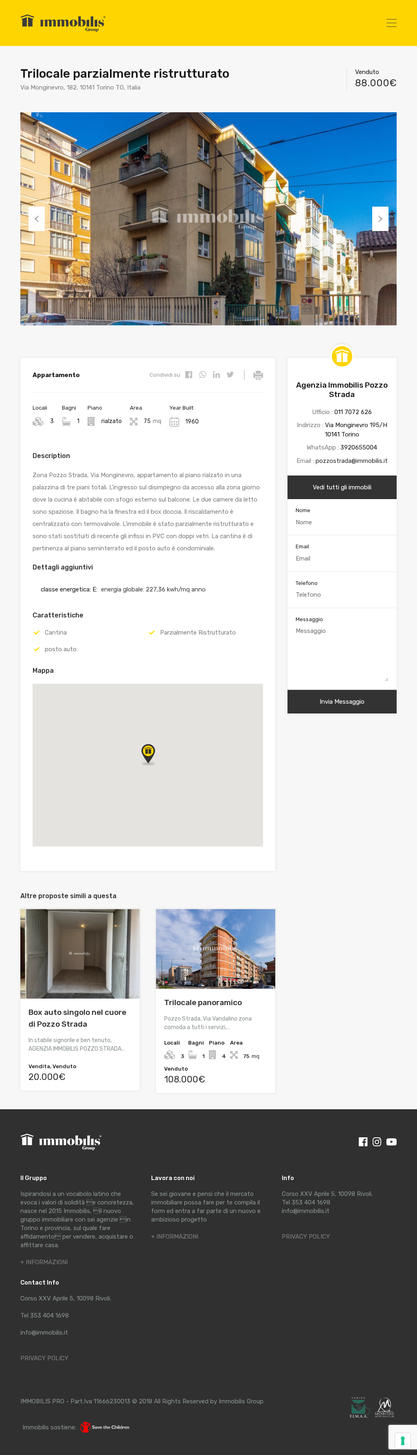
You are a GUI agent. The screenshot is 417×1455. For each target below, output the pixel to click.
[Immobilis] (63, 31)
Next (380, 219)
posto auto (61, 649)
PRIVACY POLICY (44, 1358)
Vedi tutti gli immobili (342, 487)
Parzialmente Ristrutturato (198, 632)
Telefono (307, 583)
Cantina (56, 632)
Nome (303, 510)
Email (302, 546)
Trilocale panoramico (203, 1002)
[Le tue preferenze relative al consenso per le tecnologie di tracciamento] (402, 1440)
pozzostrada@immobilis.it (352, 461)
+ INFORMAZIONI (44, 1262)
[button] (156, 765)
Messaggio (309, 619)
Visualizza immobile (80, 980)
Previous (37, 219)
